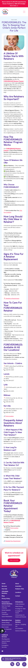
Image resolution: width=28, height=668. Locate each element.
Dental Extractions (7, 625)
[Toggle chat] (24, 664)
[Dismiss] (25, 655)
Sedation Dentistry (18, 621)
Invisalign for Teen (20, 608)
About (17, 583)
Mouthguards (6, 639)
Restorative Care (7, 620)
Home (3, 583)
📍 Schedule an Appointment (11, 298)
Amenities (18, 586)
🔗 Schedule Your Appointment (12, 541)
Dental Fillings (6, 622)
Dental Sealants (6, 610)
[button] (24, 11)
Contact (17, 596)
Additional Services (5, 636)
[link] (5, 12)
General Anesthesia (20, 631)
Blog (3, 596)
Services (4, 586)
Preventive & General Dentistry (7, 603)
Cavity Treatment (6, 629)
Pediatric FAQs (19, 589)
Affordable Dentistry (5, 592)
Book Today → (14, 5)
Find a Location (14, 528)
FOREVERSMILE (19, 604)
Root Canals (5, 627)
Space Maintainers (7, 616)
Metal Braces (19, 606)
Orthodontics (19, 602)
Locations (18, 592)
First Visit (4, 589)
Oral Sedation (19, 628)
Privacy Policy (6, 598)
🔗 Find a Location (9, 416)
